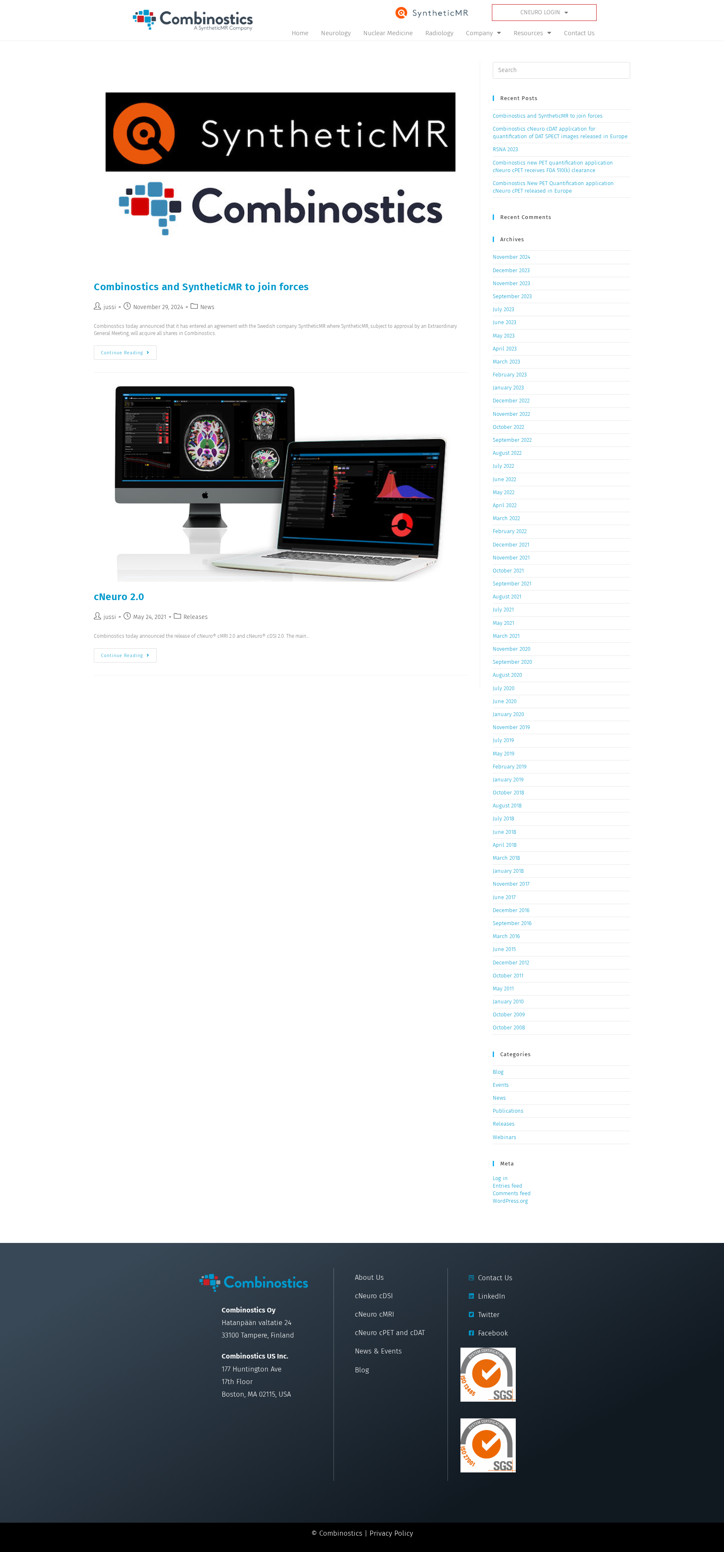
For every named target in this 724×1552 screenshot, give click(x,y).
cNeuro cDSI (374, 1296)
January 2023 (508, 387)
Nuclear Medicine (388, 33)
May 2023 (504, 336)
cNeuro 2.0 (119, 597)
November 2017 (511, 884)
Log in (500, 1178)
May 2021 (503, 623)
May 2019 (504, 753)
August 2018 (507, 805)
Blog (498, 1072)
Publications (508, 1111)
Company (479, 33)
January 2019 (508, 779)
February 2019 (510, 766)
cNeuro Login (540, 12)
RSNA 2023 (505, 149)
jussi (109, 307)
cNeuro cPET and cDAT (390, 1332)
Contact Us (579, 33)
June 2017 (504, 897)
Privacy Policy (391, 1533)
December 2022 (511, 400)
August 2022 (507, 453)
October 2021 (508, 570)
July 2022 (503, 466)
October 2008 (509, 1027)
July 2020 (504, 688)
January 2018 (508, 871)
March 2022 (506, 518)
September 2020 (512, 662)
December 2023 (511, 270)
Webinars (504, 1137)
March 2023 (506, 361)
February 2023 (510, 374)
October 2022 (508, 427)
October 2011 (508, 975)
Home (300, 33)
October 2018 (508, 792)
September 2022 (512, 440)
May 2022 (504, 492)
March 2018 (506, 858)
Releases (196, 617)
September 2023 (512, 296)
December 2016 (511, 910)
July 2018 (503, 818)
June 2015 (504, 949)
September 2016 (512, 923)
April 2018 (505, 845)
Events (501, 1085)
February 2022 (510, 531)
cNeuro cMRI (374, 1314)
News (207, 307)
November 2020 (511, 649)
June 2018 (504, 832)
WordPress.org (510, 1201)
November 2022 (511, 414)
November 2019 (511, 727)
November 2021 (511, 557)
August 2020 (507, 675)
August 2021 (507, 596)
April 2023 (505, 348)
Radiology (439, 33)
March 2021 (506, 636)
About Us (369, 1277)
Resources (528, 33)
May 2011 (503, 988)
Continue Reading (129, 350)
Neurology (336, 33)
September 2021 (512, 583)
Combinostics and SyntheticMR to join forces (201, 287)
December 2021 (511, 544)
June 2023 (504, 322)
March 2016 (506, 936)
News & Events (378, 1351)
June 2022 (504, 479)
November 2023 (511, 283)
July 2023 (503, 309)
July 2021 (503, 609)
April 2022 (505, 505)
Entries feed (507, 1186)
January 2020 (508, 714)
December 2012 (511, 962)
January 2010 (508, 1001)
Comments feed (512, 1193)
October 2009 (509, 1014)
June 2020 (505, 701)
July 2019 (503, 740)
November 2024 (511, 257)
